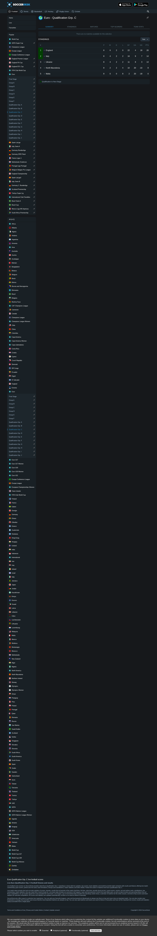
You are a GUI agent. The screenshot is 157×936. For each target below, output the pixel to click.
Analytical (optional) (59, 930)
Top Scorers (116, 27)
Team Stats (139, 27)
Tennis (26, 11)
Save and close (96, 930)
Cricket (77, 11)
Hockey (50, 11)
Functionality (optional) (79, 930)
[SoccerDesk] (18, 4)
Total (143, 39)
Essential (44, 930)
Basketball (38, 11)
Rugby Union (64, 11)
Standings (71, 27)
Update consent (55, 910)
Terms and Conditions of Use (16, 910)
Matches (94, 27)
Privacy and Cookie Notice (34, 910)
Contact (46, 910)
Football (14, 11)
